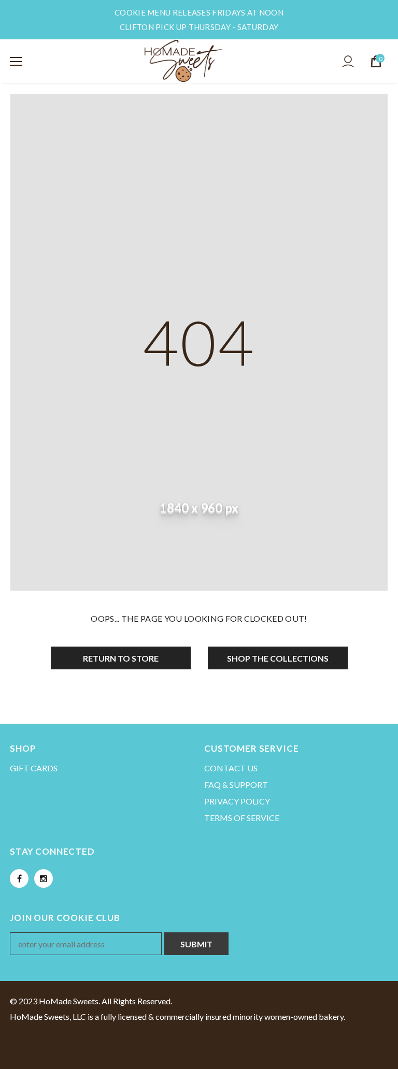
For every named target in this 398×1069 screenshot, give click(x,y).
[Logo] (183, 61)
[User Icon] (348, 61)
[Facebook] (19, 878)
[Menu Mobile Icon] (16, 61)
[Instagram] (43, 878)
